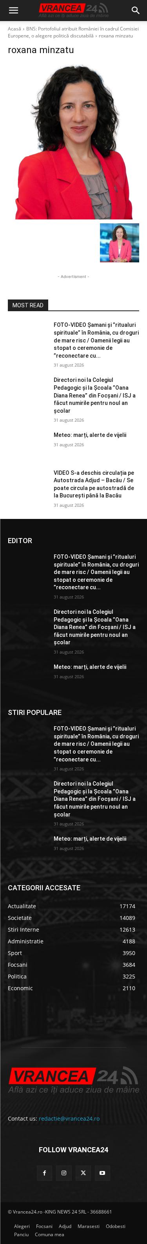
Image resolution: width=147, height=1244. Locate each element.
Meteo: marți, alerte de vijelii (90, 435)
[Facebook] (44, 1173)
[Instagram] (63, 1173)
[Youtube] (102, 1173)
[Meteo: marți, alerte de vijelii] (27, 445)
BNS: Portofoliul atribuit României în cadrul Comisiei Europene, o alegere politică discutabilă (73, 32)
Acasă (14, 28)
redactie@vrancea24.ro (69, 1118)
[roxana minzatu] (73, 141)
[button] (13, 10)
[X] (83, 1173)
